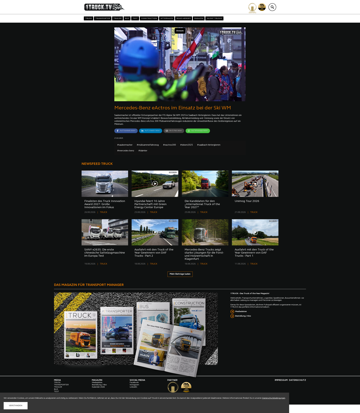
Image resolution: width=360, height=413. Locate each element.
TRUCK (88, 18)
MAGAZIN (198, 18)
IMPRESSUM (281, 380)
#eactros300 (169, 145)
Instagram (134, 385)
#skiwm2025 (186, 145)
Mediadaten (241, 311)
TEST (135, 18)
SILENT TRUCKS (214, 18)
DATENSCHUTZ (297, 380)
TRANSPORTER (102, 18)
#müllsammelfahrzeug (148, 145)
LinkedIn (133, 387)
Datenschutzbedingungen (273, 398)
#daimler (142, 151)
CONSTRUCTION (149, 18)
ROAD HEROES (183, 18)
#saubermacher (124, 145)
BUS (127, 18)
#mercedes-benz (125, 151)
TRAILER (117, 18)
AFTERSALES (166, 18)
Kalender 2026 (98, 387)
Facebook (134, 383)
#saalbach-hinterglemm (208, 145)
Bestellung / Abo (243, 316)
